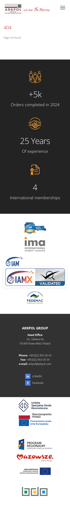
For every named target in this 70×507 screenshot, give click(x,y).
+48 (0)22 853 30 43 (39, 355)
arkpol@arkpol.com (39, 364)
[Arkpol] (13, 12)
